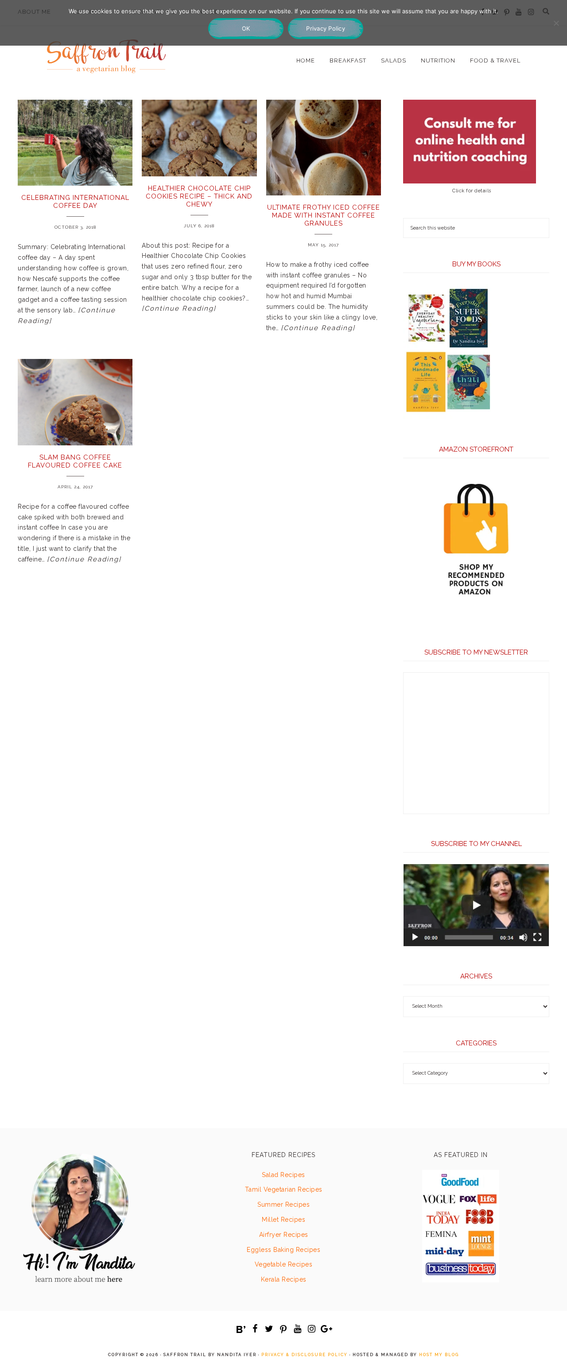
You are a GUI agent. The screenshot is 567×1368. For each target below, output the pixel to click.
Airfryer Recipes (283, 1234)
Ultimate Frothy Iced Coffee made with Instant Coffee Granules (323, 215)
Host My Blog (439, 1354)
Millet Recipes (283, 1219)
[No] (555, 23)
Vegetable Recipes (284, 1264)
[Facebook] (255, 1329)
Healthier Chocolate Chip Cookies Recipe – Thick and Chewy (199, 196)
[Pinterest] (283, 1329)
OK (246, 28)
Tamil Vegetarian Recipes (283, 1189)
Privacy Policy (325, 28)
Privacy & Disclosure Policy (304, 1354)
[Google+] (326, 1329)
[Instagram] (312, 1329)
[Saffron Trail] (106, 51)
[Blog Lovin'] (241, 1329)
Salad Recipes (283, 1174)
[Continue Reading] (179, 308)
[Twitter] (269, 1329)
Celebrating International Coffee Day (75, 202)
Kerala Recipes (284, 1279)
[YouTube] (298, 1329)
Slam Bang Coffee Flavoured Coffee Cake (75, 461)
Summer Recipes (283, 1204)
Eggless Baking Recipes (283, 1249)
